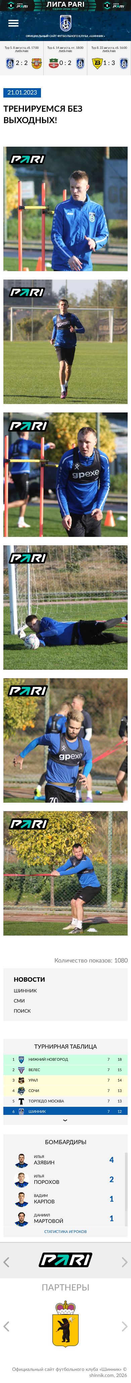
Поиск (22, 1011)
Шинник (25, 991)
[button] (6, 1262)
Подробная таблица (65, 1120)
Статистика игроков (65, 1232)
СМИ (19, 1001)
